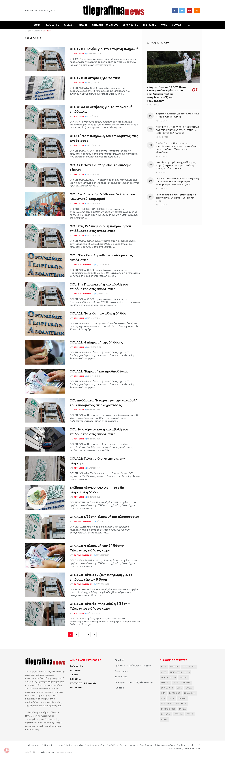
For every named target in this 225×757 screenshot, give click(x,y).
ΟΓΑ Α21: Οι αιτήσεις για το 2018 (95, 78)
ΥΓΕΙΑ (164, 25)
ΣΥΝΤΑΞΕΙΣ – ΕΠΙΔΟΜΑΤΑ (105, 25)
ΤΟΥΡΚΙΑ (179, 714)
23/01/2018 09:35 (94, 116)
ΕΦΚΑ (179, 688)
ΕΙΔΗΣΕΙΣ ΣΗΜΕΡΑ (182, 683)
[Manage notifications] (6, 750)
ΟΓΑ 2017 (47, 31)
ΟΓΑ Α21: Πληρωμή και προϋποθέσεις (99, 371)
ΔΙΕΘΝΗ (83, 25)
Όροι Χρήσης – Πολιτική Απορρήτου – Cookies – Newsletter (168, 745)
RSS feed (119, 688)
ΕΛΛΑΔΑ (68, 25)
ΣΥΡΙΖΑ (182, 709)
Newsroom (79, 54)
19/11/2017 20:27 (93, 613)
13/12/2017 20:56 (94, 174)
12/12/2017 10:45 (102, 265)
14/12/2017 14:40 (93, 145)
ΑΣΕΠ (163, 672)
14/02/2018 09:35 (94, 54)
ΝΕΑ (163, 698)
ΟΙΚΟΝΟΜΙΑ (76, 688)
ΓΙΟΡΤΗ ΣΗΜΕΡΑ (168, 677)
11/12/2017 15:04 (102, 294)
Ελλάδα (189, 688)
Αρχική (28, 31)
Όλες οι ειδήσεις (128, 745)
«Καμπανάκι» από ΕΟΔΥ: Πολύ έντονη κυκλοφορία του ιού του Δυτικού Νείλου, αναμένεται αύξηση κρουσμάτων (166, 94)
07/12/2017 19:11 (93, 376)
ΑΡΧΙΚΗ (37, 25)
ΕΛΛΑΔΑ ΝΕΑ (52, 25)
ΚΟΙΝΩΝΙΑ (75, 679)
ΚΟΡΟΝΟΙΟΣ (174, 693)
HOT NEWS (75, 670)
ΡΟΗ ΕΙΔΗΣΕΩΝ (192, 749)
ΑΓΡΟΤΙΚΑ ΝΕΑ (130, 25)
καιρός (164, 719)
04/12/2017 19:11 (93, 468)
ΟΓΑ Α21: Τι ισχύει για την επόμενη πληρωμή (104, 49)
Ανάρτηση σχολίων (96, 745)
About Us (119, 660)
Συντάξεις (166, 714)
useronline (79, 745)
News (163, 667)
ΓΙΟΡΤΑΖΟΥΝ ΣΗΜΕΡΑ (180, 672)
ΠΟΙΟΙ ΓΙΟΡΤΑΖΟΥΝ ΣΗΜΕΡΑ (174, 704)
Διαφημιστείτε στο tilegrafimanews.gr (134, 682)
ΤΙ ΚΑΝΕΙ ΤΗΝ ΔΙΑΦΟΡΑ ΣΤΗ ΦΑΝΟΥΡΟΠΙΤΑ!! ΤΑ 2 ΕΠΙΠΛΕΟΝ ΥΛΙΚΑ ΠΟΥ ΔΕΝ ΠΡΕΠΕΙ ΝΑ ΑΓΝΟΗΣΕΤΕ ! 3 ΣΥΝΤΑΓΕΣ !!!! (177, 130)
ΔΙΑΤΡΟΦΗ (177, 25)
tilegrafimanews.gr (46, 752)
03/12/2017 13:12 (93, 497)
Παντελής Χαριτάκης (83, 265)
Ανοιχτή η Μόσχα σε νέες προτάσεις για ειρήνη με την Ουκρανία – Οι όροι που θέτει (176, 198)
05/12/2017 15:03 (94, 439)
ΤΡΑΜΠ (190, 714)
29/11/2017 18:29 (102, 584)
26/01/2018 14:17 (93, 83)
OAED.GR (174, 667)
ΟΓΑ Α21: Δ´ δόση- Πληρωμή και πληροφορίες (104, 516)
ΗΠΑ (163, 693)
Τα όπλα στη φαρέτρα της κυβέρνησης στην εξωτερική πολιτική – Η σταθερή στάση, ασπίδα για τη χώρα (175, 165)
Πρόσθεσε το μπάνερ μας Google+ (133, 666)
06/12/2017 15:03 (94, 410)
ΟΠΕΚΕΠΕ (182, 698)
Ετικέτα (37, 31)
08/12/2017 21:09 (94, 347)
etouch (70, 752)
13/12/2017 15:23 (93, 203)
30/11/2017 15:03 (102, 555)
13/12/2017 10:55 (93, 236)
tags (61, 745)
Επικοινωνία (121, 677)
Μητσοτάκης (190, 693)
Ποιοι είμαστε (174, 749)
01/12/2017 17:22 (102, 521)
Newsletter (49, 745)
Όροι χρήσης (121, 671)
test (68, 745)
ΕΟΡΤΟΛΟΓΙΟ (167, 688)
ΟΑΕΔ (171, 698)
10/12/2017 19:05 (93, 318)
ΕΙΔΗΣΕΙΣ (165, 683)
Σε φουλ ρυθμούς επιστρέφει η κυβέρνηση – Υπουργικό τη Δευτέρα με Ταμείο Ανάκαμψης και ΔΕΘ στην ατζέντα (177, 182)
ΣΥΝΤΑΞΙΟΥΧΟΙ (168, 709)
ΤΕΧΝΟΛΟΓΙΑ (149, 25)
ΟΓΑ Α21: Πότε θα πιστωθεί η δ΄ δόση (99, 313)
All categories (34, 745)
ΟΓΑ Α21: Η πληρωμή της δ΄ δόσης (96, 342)
